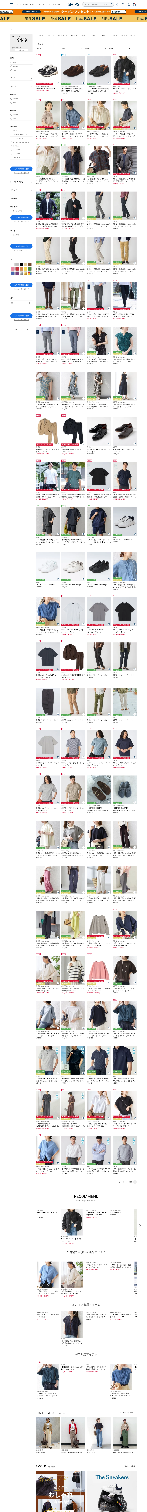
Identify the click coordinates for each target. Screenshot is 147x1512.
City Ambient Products (20, 134)
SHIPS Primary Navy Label (21, 142)
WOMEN (15, 66)
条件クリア (21, 50)
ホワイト (14, 265)
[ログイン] (128, 4)
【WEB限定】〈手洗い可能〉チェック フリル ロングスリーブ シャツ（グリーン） (124, 1035)
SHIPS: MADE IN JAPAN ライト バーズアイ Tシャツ (72, 631)
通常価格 (15, 99)
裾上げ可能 (16, 235)
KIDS (14, 70)
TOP (11, 29)
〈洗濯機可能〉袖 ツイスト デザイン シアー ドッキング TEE (124, 990)
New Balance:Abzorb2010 (45, 89)
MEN (14, 62)
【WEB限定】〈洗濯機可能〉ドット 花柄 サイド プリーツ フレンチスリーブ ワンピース (99, 360)
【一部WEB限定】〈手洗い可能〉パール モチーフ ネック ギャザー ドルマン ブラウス (47, 135)
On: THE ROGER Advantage (122, 540)
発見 (59, 4)
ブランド (13, 190)
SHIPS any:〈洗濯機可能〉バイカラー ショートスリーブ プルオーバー (48, 854)
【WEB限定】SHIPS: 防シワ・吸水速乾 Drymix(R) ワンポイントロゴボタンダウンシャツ (72, 1170)
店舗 (54, 4)
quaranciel (16, 157)
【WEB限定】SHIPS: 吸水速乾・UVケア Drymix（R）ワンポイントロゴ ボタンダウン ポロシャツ (47, 1080)
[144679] (73, 1433)
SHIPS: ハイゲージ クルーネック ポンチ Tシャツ (47, 764)
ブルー (14, 273)
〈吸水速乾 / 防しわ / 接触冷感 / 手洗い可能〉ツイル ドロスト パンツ (124, 854)
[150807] (99, 1433)
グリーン (31, 269)
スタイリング (41, 4)
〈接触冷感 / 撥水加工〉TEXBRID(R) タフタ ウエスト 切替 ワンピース (47, 1125)
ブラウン (31, 265)
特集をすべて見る (129, 1466)
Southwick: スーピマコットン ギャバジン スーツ (47, 451)
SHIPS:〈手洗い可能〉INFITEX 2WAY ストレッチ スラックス (98, 315)
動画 (104, 35)
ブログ (49, 4)
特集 (93, 35)
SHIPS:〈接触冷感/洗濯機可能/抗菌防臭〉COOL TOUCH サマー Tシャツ (48, 496)
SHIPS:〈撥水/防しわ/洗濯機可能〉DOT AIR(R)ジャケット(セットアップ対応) (124, 180)
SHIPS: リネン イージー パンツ (98, 675)
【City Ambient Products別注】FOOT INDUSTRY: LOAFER (72, 90)
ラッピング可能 (17, 211)
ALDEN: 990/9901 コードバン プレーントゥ (98, 451)
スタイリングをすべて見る (126, 1413)
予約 (14, 118)
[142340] (125, 1433)
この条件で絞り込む (21, 169)
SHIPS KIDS (16, 150)
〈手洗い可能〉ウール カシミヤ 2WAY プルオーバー (98, 944)
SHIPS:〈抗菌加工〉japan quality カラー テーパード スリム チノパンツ (99, 225)
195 (130, 1182)
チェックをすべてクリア (21, 173)
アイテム (18, 4)
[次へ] (139, 1225)
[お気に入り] (122, 4)
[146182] (48, 1433)
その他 (31, 273)
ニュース (114, 35)
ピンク (14, 269)
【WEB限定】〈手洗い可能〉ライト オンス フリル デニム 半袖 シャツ (124, 586)
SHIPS (15, 130)
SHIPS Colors (17, 153)
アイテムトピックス (128, 35)
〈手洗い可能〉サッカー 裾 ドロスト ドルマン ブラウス (98, 1125)
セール (15, 102)
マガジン (32, 4)
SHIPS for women (18, 138)
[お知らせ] (117, 4)
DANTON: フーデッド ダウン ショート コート (125, 90)
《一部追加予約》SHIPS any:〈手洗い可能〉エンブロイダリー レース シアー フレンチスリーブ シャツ (48, 180)
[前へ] (33, 1225)
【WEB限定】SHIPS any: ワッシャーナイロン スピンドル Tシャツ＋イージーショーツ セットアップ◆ (47, 541)
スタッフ (74, 35)
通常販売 (15, 114)
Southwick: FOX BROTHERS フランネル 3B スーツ (73, 676)
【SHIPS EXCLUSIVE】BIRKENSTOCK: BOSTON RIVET (98, 809)
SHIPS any (16, 146)
